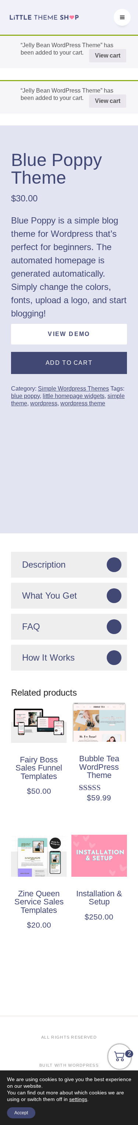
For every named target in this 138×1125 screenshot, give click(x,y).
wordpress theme (82, 403)
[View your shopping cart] (119, 1059)
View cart (107, 55)
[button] (122, 17)
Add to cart (69, 363)
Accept (21, 1112)
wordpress (43, 403)
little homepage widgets (74, 396)
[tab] (69, 565)
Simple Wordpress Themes (73, 388)
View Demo (69, 334)
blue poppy (25, 396)
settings (78, 1099)
